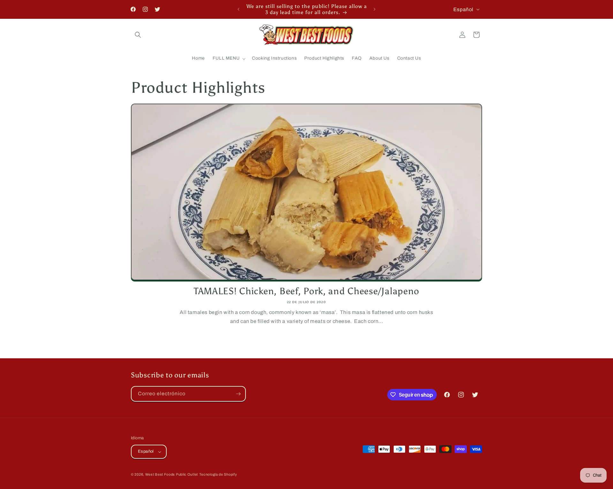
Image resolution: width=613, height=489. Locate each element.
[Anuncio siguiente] (374, 9)
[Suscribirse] (238, 394)
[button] (138, 35)
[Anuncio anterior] (238, 9)
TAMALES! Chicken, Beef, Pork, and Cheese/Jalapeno (306, 291)
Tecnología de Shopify (218, 474)
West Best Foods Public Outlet (171, 474)
